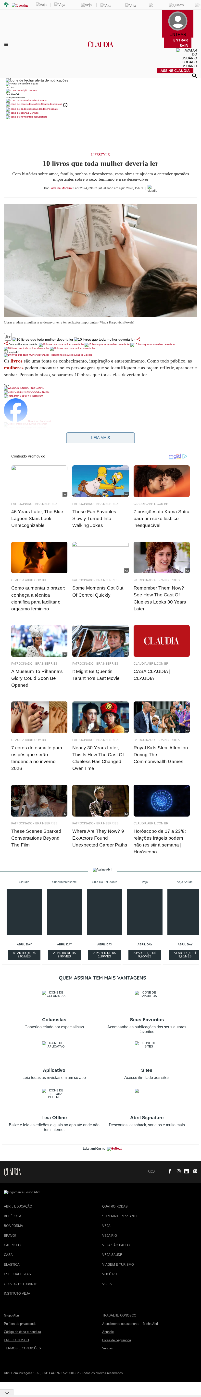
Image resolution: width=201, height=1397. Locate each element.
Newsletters (40, 116)
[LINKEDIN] (185, 1171)
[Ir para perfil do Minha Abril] (100, 91)
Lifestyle (100, 155)
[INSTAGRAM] (176, 1171)
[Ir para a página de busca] (194, 75)
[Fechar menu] (37, 80)
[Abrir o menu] (7, 44)
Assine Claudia (175, 70)
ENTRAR (180, 40)
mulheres (14, 367)
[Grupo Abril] (6, 5)
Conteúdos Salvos (51, 104)
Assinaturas (40, 100)
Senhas (33, 112)
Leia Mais (100, 438)
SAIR (184, 45)
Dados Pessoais (48, 108)
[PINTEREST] (193, 1171)
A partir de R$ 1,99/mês (105, 955)
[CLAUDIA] (100, 49)
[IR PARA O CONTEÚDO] (160, 1171)
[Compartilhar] (138, 339)
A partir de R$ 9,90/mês (25, 955)
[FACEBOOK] (168, 1171)
